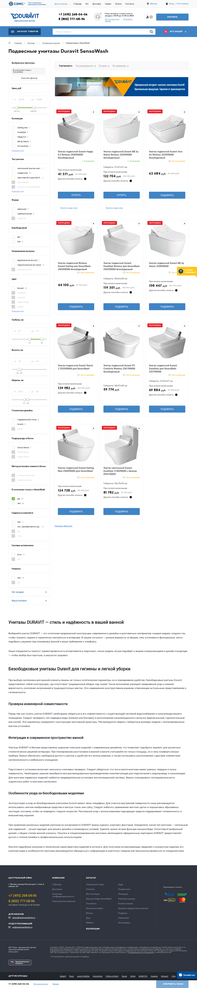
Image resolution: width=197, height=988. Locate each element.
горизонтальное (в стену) (29, 265)
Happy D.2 (21, 137)
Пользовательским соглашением (140, 952)
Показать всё (18, 151)
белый (20, 288)
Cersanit (164, 976)
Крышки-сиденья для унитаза (133, 908)
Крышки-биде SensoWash (99, 898)
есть (19, 536)
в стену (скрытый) (25, 475)
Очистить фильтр (29, 78)
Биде (120, 884)
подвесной (22, 173)
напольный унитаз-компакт (29, 168)
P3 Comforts (22, 146)
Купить (76, 195)
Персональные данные (63, 901)
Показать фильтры (63, 526)
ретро (20, 429)
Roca (71, 976)
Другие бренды (61, 4)
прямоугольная (24, 214)
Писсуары (123, 894)
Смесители (123, 918)
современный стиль (27, 419)
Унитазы (90, 889)
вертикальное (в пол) (27, 260)
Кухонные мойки (94, 908)
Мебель (90, 922)
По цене (103, 65)
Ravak (124, 976)
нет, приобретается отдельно (29, 526)
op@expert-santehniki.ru (22, 927)
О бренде (77, 4)
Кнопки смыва (125, 903)
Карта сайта (13, 952)
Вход (171, 3)
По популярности (84, 65)
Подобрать (167, 195)
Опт (87, 4)
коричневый (23, 302)
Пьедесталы (124, 889)
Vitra (173, 976)
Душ (88, 918)
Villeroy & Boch (112, 976)
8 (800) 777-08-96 (71, 19)
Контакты (130, 4)
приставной (23, 182)
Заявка (56, 984)
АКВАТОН (143, 976)
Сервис (108, 4)
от (15, 99)
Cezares (154, 976)
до (32, 99)
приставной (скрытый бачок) (29, 177)
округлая (21, 218)
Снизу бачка (23, 447)
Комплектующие (126, 898)
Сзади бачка (23, 457)
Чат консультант (112, 19)
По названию (119, 65)
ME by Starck (23, 141)
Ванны (89, 913)
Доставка (96, 4)
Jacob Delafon (83, 976)
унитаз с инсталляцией (28, 187)
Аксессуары (124, 922)
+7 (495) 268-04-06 (72, 14)
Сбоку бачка (23, 452)
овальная (21, 209)
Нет (19, 241)
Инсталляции (93, 894)
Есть (19, 554)
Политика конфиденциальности (63, 895)
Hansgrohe (97, 976)
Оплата (118, 4)
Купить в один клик (68, 208)
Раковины (91, 903)
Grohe (132, 976)
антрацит (21, 293)
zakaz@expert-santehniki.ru (23, 918)
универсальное (24, 269)
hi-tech (20, 424)
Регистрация (183, 3)
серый (20, 307)
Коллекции (93, 929)
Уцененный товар (95, 884)
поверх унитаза (24, 480)
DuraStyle (21, 132)
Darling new (22, 127)
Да (18, 237)
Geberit (63, 976)
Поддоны (122, 913)
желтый (21, 297)
